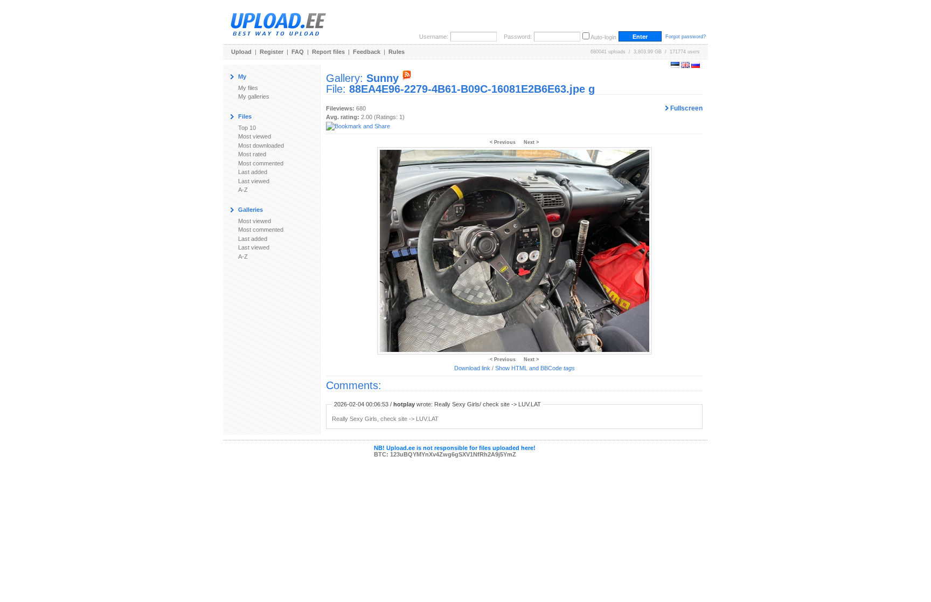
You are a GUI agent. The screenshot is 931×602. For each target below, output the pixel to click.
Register (271, 52)
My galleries (253, 96)
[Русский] (695, 66)
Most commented (260, 163)
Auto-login (603, 37)
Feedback (366, 52)
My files (248, 88)
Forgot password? (685, 36)
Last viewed (253, 181)
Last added (252, 172)
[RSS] (407, 78)
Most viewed (254, 136)
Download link (472, 368)
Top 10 (247, 127)
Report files (328, 52)
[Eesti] (675, 66)
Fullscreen (686, 108)
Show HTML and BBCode (535, 368)
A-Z (243, 189)
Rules (396, 52)
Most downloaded (261, 145)
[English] (685, 66)
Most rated (252, 154)
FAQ (297, 52)
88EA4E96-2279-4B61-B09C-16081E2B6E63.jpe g (472, 89)
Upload (241, 52)
